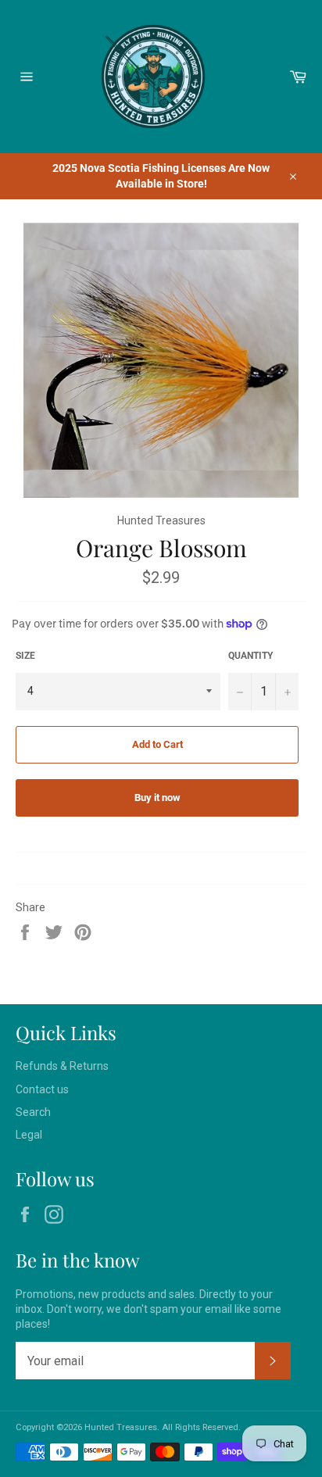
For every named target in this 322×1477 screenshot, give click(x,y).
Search (33, 1112)
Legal (29, 1134)
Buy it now (157, 797)
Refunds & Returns (62, 1066)
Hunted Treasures (120, 1427)
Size (25, 655)
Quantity (250, 655)
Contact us (42, 1089)
